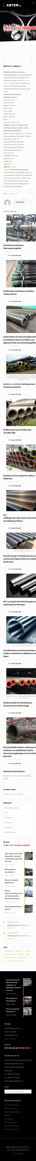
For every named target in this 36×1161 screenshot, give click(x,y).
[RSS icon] (22, 1153)
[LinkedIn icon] (20, 1153)
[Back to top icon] (18, 1142)
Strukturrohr (8, 822)
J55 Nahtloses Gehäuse (12, 1126)
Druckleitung (8, 827)
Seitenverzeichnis (10, 1039)
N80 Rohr (7, 1115)
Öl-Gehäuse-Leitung (10, 1108)
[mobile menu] (33, 3)
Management (20, 202)
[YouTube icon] (18, 1153)
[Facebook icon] (14, 1153)
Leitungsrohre (8, 817)
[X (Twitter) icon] (16, 1153)
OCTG (6, 813)
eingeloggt (15, 776)
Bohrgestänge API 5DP (11, 1129)
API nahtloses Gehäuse (11, 1105)
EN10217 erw (8, 1119)
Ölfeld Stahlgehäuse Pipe (12, 1112)
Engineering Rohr (10, 832)
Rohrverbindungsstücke (11, 808)
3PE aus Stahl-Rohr (10, 1122)
